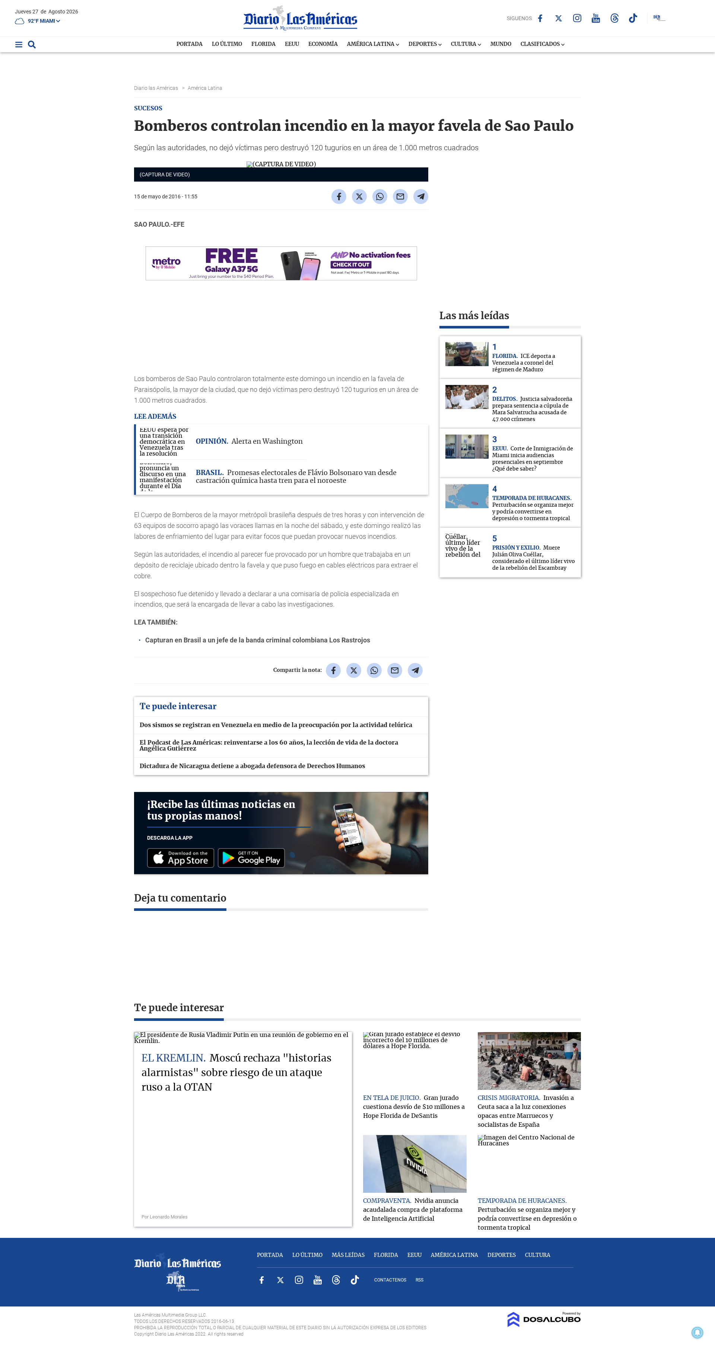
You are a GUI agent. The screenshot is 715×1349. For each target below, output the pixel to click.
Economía (323, 44)
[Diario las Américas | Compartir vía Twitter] (359, 196)
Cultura (464, 44)
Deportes (423, 44)
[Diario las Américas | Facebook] (540, 18)
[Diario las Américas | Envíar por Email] (400, 196)
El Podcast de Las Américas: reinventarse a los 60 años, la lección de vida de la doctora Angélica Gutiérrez (269, 746)
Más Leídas (348, 1255)
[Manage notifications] (697, 1333)
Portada (190, 44)
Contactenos (390, 1280)
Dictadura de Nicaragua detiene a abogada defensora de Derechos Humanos (252, 766)
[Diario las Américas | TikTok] (633, 18)
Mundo (500, 44)
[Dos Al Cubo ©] (544, 1325)
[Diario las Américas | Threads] (614, 18)
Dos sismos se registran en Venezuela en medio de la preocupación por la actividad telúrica (276, 725)
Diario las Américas (156, 88)
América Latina (371, 44)
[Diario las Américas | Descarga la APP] (182, 858)
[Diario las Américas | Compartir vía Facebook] (338, 196)
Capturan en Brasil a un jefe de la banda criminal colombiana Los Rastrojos (257, 640)
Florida (263, 44)
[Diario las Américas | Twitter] (558, 18)
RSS (419, 1280)
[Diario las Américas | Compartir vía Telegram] (420, 196)
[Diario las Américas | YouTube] (596, 18)
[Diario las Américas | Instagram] (577, 18)
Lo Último (227, 44)
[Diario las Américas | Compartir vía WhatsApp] (379, 196)
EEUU (292, 44)
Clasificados (541, 44)
